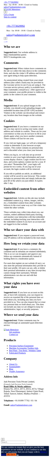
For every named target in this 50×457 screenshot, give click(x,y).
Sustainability (14, 367)
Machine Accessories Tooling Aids (23, 348)
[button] (9, 14)
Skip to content (10, 17)
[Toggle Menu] (43, 21)
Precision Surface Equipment (21, 346)
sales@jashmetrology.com (15, 7)
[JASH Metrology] (12, 9)
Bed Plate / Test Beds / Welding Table (25, 350)
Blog (11, 369)
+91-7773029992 (11, 2)
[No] (18, 455)
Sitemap (7, 435)
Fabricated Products (17, 353)
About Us (13, 364)
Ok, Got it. (11, 455)
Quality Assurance (17, 371)
